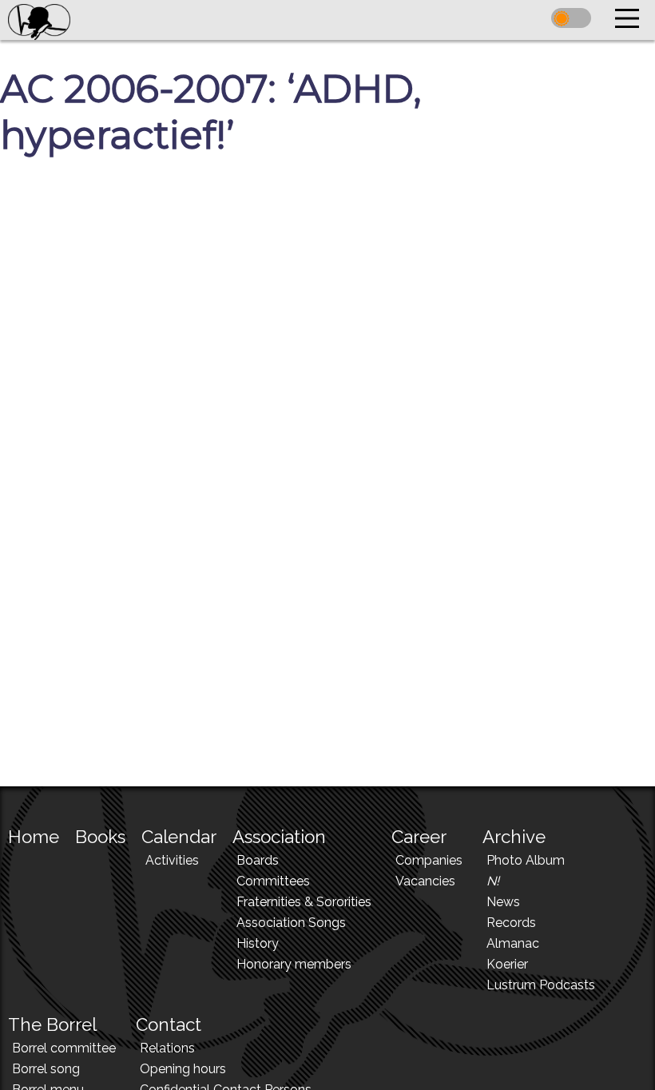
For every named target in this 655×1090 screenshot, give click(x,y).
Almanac (512, 943)
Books (100, 836)
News (503, 901)
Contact (168, 1024)
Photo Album (525, 860)
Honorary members (293, 964)
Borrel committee (64, 1048)
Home (33, 836)
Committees (273, 881)
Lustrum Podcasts (540, 985)
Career (419, 836)
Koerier (507, 964)
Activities (172, 860)
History (257, 943)
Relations (167, 1048)
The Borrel (52, 1024)
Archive (514, 836)
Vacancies (425, 881)
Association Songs (291, 922)
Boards (257, 860)
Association (279, 836)
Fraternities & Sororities (303, 901)
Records (511, 922)
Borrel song (46, 1068)
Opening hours (183, 1068)
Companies (428, 860)
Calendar (178, 836)
